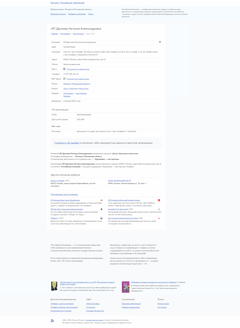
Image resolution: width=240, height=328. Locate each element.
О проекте (90, 307)
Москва (66, 84)
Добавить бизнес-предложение (64, 307)
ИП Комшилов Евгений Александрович (124, 200)
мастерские (78, 34)
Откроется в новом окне (78, 69)
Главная (54, 34)
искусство (83, 89)
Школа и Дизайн (57, 181)
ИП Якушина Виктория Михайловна (65, 200)
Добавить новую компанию (62, 304)
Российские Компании (94, 320)
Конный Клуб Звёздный (118, 209)
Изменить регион (58, 14)
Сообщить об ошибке (66, 143)
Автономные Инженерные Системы (123, 218)
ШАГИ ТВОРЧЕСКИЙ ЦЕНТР (119, 181)
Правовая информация (131, 304)
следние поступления (64, 195)
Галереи (66, 96)
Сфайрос (54, 218)
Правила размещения (131, 307)
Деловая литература (95, 311)
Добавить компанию (77, 14)
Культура (73, 89)
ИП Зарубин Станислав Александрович (67, 209)
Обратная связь (93, 304)
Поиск (91, 14)
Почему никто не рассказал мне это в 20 (78, 282)
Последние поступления (61, 311)
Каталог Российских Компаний (67, 3)
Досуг (65, 89)
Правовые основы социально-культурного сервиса (153, 282)
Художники (65, 34)
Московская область (81, 84)
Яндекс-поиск (163, 304)
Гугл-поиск (162, 307)
